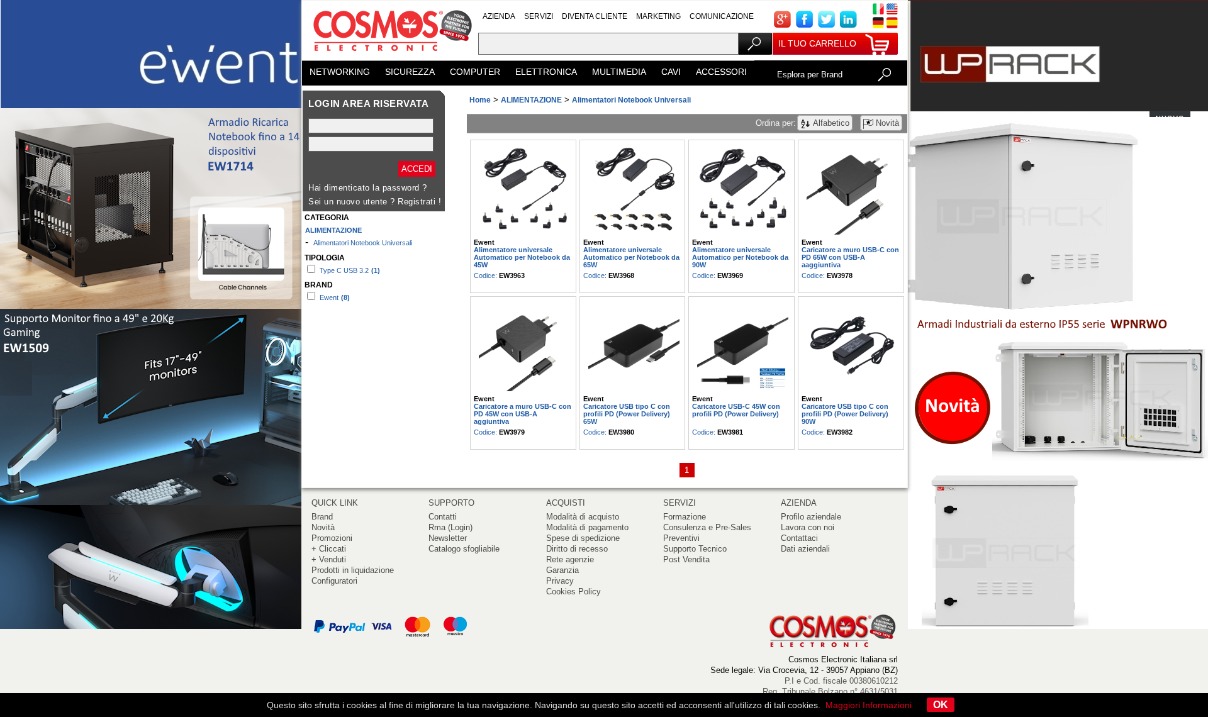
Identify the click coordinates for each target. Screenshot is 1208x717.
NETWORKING (340, 72)
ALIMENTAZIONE (333, 230)
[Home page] (390, 56)
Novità (323, 527)
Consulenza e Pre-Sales (707, 527)
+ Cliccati (328, 548)
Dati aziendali (805, 548)
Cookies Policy (573, 591)
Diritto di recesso (577, 548)
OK (940, 704)
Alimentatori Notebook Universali (362, 243)
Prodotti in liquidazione (352, 570)
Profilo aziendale (811, 516)
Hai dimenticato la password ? (367, 187)
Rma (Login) (450, 527)
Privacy (560, 581)
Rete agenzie (570, 559)
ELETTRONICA (546, 72)
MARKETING (658, 16)
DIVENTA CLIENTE (594, 16)
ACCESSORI (721, 72)
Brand (322, 516)
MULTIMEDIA (619, 72)
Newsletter (447, 538)
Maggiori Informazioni (868, 705)
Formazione (684, 516)
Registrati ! (419, 201)
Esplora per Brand (809, 74)
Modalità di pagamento (587, 527)
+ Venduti (328, 559)
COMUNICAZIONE (722, 16)
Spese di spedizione (583, 538)
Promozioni (331, 538)
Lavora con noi (807, 527)
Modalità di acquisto (582, 516)
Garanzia (562, 570)
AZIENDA (499, 16)
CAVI (671, 72)
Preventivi (681, 538)
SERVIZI (538, 16)
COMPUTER (475, 72)
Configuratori (334, 581)
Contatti (442, 516)
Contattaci (799, 538)
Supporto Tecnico (695, 548)
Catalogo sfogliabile (464, 548)
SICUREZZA (410, 72)
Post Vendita (686, 559)
